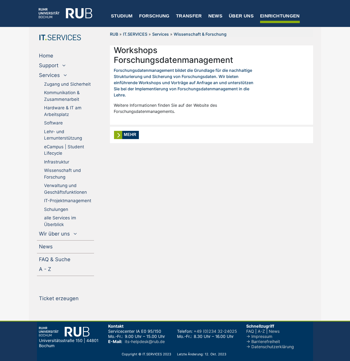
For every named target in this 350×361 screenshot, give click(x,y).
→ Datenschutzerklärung (270, 346)
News (215, 15)
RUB (114, 34)
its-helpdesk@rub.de (145, 341)
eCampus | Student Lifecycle (64, 150)
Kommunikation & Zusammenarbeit (62, 96)
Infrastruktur (56, 161)
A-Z (261, 331)
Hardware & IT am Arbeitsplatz (62, 111)
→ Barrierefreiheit (263, 341)
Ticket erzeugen (66, 298)
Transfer (189, 15)
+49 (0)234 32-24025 (215, 331)
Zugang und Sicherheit (67, 84)
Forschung (154, 15)
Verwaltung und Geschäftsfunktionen (65, 189)
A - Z (55, 269)
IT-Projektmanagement (67, 200)
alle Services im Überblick (60, 221)
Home (56, 55)
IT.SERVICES (135, 34)
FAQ (250, 331)
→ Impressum (259, 336)
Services (160, 34)
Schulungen (56, 209)
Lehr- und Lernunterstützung (63, 135)
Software (53, 122)
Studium (122, 15)
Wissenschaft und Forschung (62, 174)
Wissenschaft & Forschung (200, 34)
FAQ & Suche (54, 259)
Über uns (241, 15)
